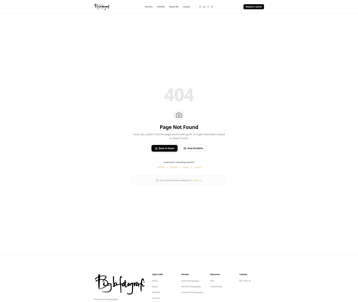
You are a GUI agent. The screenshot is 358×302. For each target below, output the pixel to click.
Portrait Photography (191, 286)
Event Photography (190, 280)
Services (149, 6)
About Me (173, 6)
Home (155, 280)
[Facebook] (208, 7)
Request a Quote (254, 6)
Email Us (247, 280)
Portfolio (161, 6)
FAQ (212, 280)
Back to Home (166, 148)
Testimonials (216, 286)
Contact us (197, 180)
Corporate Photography (192, 292)
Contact (186, 6)
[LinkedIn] (204, 7)
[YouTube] (212, 7)
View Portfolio (195, 148)
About (186, 167)
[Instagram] (200, 7)
